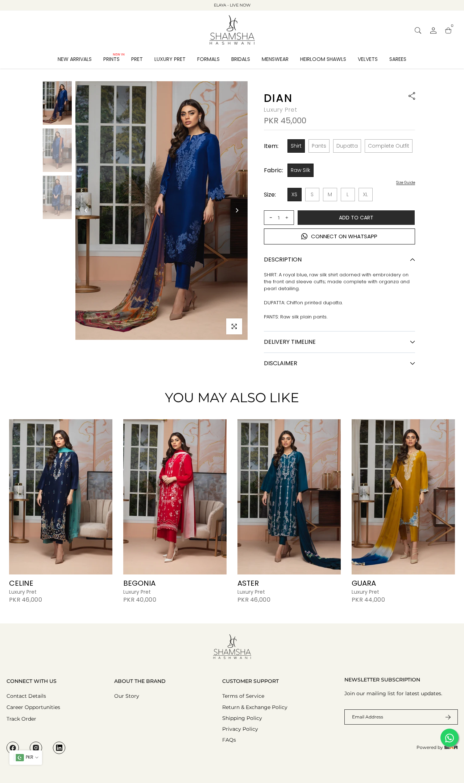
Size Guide (405, 183)
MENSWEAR (275, 59)
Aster (248, 583)
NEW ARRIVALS (75, 59)
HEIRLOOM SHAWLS (323, 59)
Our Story (126, 696)
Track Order (21, 719)
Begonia (139, 583)
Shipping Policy (242, 718)
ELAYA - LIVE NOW (232, 5)
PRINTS (114, 59)
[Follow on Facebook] (13, 748)
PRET (137, 59)
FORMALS (208, 59)
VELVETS (368, 59)
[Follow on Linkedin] (59, 748)
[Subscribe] (443, 717)
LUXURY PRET (170, 59)
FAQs (229, 740)
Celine (21, 583)
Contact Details (26, 696)
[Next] (236, 210)
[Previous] (86, 210)
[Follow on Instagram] (36, 748)
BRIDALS (240, 59)
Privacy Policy (240, 729)
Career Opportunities (33, 707)
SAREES (397, 59)
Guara (364, 583)
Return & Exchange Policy (254, 707)
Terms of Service (243, 696)
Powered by (430, 747)
